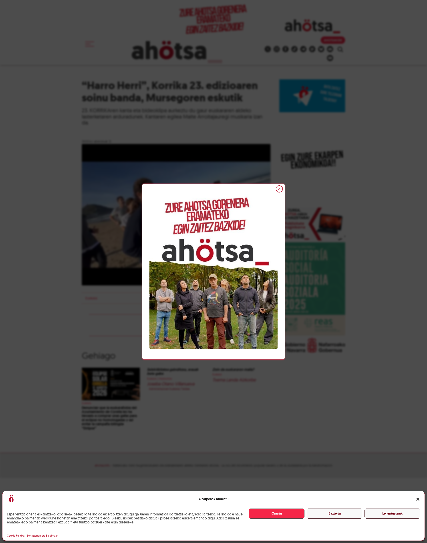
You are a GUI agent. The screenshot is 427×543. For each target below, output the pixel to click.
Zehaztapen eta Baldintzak (42, 535)
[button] (418, 499)
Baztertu (334, 513)
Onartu (277, 513)
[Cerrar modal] (279, 188)
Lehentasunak (392, 513)
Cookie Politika (15, 535)
